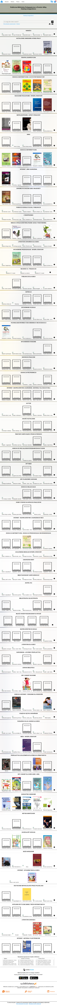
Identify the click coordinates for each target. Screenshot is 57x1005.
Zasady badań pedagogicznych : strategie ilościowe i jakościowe (13, 960)
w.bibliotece (33, 986)
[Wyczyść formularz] (50, 24)
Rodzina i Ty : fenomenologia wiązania (44, 963)
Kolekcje (18, 23)
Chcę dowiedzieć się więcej (22, 1003)
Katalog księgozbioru (28, 15)
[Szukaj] (52, 22)
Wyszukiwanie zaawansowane (9, 23)
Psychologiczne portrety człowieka (8, 961)
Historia (12, 1)
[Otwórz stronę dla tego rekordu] (6, 33)
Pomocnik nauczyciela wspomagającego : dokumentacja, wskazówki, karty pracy (33, 963)
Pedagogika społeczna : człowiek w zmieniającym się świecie (13, 963)
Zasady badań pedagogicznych (8, 962)
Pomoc (17, 1)
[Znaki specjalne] (52, 24)
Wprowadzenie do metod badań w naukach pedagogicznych (13, 964)
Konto (23, 1)
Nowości (7, 1)
